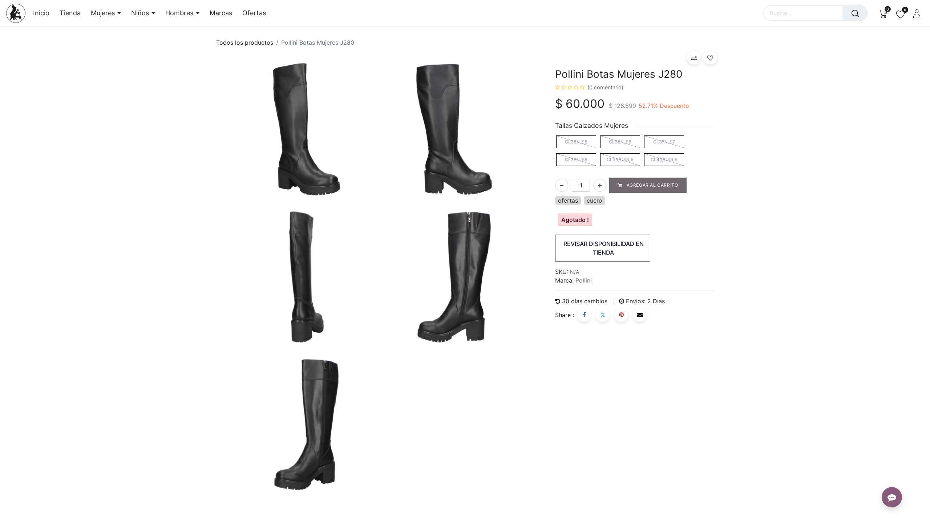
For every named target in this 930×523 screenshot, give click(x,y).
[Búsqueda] (855, 13)
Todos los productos (244, 42)
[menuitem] (43, 13)
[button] (694, 57)
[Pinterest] (621, 315)
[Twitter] (603, 315)
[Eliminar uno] (561, 185)
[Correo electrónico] (640, 315)
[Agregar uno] (599, 185)
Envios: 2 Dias (645, 301)
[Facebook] (584, 315)
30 (584, 301)
